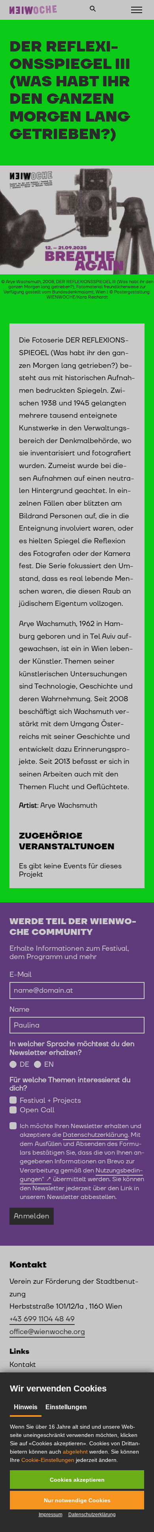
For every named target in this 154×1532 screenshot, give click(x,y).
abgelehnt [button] (75, 1451)
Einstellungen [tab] (66, 1407)
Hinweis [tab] (26, 1407)
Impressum (50, 1514)
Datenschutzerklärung (92, 1514)
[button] (77, 1479)
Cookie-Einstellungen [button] (47, 1460)
